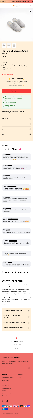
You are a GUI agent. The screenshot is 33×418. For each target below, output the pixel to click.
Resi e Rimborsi (5, 385)
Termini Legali (5, 380)
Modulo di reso (5, 395)
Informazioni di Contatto (8, 377)
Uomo (19, 377)
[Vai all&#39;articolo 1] (4, 45)
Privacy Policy (5, 383)
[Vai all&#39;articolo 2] (9, 45)
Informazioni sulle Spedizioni (6, 389)
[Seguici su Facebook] (3, 401)
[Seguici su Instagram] (7, 401)
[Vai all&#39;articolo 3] (14, 45)
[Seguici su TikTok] (11, 401)
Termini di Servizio (6, 393)
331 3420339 (9, 304)
